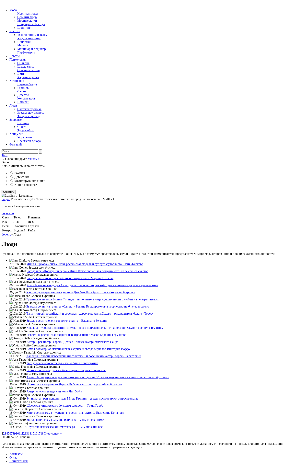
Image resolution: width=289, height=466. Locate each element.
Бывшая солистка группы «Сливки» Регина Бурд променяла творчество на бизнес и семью (87, 306)
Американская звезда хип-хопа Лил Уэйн (54, 391)
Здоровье (15, 119)
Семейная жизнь (28, 70)
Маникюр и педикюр (31, 49)
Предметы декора (29, 141)
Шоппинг (23, 27)
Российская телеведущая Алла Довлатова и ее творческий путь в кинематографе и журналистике (92, 285)
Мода (13, 10)
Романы (19, 173)
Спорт (21, 126)
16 (35, 433)
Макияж (22, 45)
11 (20, 433)
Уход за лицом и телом (32, 34)
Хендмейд (16, 133)
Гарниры (23, 87)
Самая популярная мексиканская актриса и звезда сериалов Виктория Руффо (78, 349)
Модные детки (27, 20)
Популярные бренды (31, 24)
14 (29, 433)
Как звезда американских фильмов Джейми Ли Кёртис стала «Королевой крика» (80, 292)
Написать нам (18, 461)
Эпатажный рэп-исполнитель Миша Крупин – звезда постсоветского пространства (82, 398)
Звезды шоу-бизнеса (30, 112)
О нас (13, 457)
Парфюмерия (26, 52)
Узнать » (33, 158)
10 (17, 433)
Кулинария (16, 80)
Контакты (16, 454)
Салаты (22, 91)
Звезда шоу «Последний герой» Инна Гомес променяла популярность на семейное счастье (87, 271)
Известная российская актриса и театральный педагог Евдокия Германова (76, 334)
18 (42, 433)
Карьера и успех (28, 77)
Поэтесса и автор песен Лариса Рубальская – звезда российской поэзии (74, 384)
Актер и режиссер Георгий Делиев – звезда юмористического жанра (72, 342)
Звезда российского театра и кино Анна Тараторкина (62, 363)
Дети (20, 73)
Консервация (26, 98)
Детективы (21, 177)
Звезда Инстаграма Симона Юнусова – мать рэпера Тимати (67, 419)
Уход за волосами (28, 38)
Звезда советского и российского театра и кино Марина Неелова (70, 278)
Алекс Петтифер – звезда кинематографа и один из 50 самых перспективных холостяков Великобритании (98, 377)
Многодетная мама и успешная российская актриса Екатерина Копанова (75, 412)
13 (26, 433)
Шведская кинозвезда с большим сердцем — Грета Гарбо (65, 405)
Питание (23, 123)
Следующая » (53, 433)
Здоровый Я (25, 130)
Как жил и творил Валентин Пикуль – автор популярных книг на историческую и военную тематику (95, 327)
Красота (14, 31)
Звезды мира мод (28, 116)
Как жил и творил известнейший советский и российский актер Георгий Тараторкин (83, 356)
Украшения (24, 137)
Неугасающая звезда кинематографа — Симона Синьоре (64, 426)
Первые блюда (27, 84)
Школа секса (25, 66)
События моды (27, 17)
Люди (13, 105)
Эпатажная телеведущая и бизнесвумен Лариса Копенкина (66, 370)
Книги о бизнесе (25, 184)
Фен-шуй (15, 144)
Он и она (23, 63)
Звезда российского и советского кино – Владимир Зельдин (67, 320)
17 (38, 433)
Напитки (23, 102)
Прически (24, 41)
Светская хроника (29, 109)
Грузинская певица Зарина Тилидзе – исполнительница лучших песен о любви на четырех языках (92, 299)
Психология (17, 59)
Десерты (23, 95)
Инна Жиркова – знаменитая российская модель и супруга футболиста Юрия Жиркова (85, 264)
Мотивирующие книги (29, 180)
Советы (14, 56)
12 (23, 433)
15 (32, 433)
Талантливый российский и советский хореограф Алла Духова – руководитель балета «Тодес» (90, 313)
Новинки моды (27, 13)
